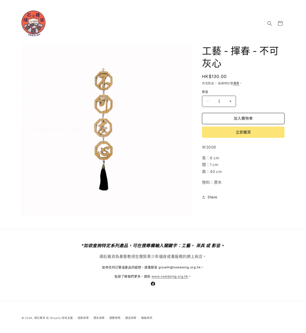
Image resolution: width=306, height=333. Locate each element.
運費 (236, 83)
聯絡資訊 (147, 318)
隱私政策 (99, 318)
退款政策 (83, 318)
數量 (205, 92)
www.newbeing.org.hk (170, 276)
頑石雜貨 (39, 318)
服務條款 (115, 318)
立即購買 (243, 132)
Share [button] (212, 197)
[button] (269, 23)
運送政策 (131, 318)
